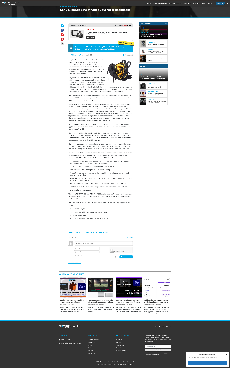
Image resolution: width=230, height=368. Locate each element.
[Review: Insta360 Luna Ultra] (143, 43)
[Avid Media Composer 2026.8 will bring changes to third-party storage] (157, 287)
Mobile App (91, 342)
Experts (203, 3)
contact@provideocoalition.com (71, 343)
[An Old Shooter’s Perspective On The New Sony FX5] (143, 85)
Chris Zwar (70, 304)
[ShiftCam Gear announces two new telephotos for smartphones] (143, 101)
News (155, 3)
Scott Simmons (99, 304)
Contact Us (91, 353)
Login (131, 237)
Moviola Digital (121, 351)
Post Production (175, 3)
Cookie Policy (122, 364)
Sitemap (130, 364)
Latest (148, 3)
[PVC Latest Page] (166, 66)
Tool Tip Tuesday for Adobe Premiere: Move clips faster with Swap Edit (127, 302)
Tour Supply (120, 345)
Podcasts (187, 3)
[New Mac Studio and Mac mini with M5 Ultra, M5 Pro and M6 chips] (101, 287)
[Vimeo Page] (170, 327)
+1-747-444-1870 (65, 340)
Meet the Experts (93, 348)
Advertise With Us (93, 340)
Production (162, 3)
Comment (129, 55)
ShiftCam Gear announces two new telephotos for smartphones (157, 103)
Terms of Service (101, 364)
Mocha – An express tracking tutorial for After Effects (156, 94)
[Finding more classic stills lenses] (143, 58)
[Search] (227, 3)
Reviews (196, 3)
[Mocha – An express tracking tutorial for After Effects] (143, 93)
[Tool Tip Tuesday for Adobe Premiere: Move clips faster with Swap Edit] (129, 287)
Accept (207, 363)
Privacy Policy (155, 354)
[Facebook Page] (155, 327)
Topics (90, 345)
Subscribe (220, 3)
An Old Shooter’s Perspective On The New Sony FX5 (156, 86)
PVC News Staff (75, 55)
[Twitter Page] (159, 327)
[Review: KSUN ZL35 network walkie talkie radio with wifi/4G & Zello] (143, 50)
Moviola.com (120, 348)
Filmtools (119, 340)
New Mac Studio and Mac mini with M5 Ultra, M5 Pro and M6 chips (100, 302)
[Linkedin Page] (167, 327)
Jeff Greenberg (127, 304)
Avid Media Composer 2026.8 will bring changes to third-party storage (156, 302)
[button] (226, 354)
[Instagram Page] (163, 327)
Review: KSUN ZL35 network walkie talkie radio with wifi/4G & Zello (156, 53)
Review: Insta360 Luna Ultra (156, 44)
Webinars (91, 351)
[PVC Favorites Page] (166, 24)
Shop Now (90, 37)
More (210, 3)
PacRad (118, 342)
